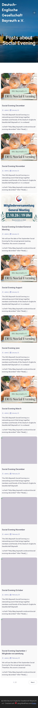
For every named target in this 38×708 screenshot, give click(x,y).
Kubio (34, 703)
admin (6, 110)
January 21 (15, 110)
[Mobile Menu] (34, 12)
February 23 (16, 474)
